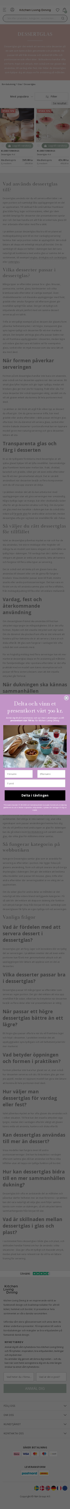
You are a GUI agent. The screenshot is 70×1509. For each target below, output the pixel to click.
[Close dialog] (66, 698)
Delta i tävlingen (35, 795)
